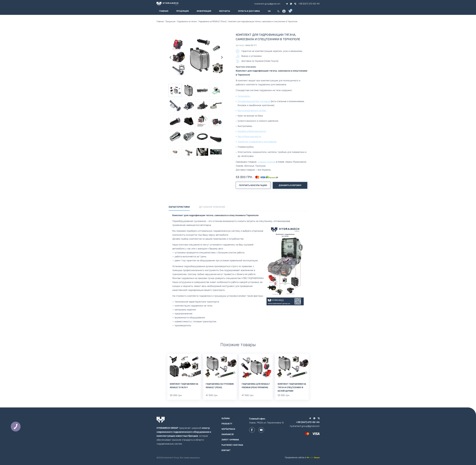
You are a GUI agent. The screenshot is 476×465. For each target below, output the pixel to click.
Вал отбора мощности (249, 136)
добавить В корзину (290, 185)
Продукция (182, 11)
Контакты (224, 11)
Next (222, 57)
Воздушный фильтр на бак (252, 110)
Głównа (226, 418)
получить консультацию (253, 185)
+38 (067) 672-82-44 (309, 3)
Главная (163, 11)
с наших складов (266, 162)
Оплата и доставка (249, 11)
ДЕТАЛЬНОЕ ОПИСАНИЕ (212, 207)
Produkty (227, 424)
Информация (204, 11)
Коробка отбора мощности (252, 131)
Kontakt (226, 450)
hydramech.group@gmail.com (267, 3)
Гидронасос (244, 96)
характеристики (179, 207)
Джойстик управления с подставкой (257, 141)
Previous (170, 57)
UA (269, 11)
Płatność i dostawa (232, 445)
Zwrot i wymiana (230, 440)
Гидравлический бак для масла (254, 101)
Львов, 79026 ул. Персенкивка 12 (266, 422)
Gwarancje (228, 434)
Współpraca (228, 429)
